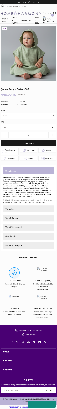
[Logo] (21, 13)
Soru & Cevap (11, 218)
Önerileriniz (10, 236)
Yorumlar (9, 209)
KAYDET (49, 390)
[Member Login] (49, 13)
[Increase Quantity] (52, 135)
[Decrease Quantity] (5, 135)
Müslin (22, 101)
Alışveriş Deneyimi (13, 245)
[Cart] (54, 13)
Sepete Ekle (28, 143)
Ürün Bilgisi (10, 171)
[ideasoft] (14, 407)
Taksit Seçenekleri (13, 227)
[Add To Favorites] (10, 151)
